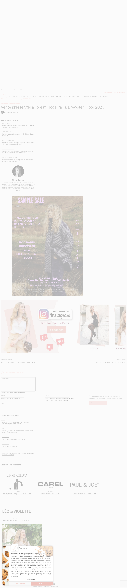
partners (21, 553)
